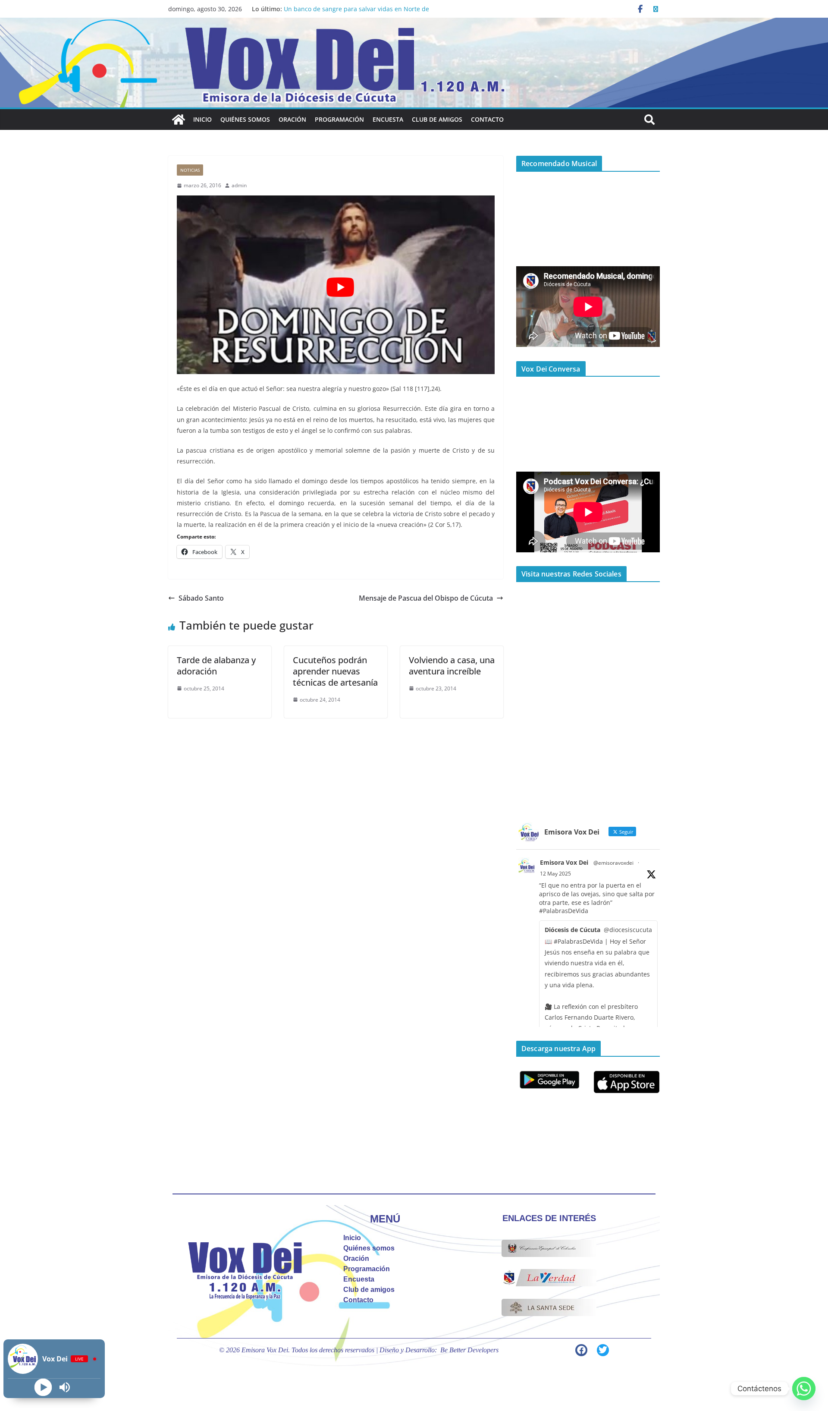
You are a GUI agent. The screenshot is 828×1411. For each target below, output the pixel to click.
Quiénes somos (245, 119)
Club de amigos (437, 119)
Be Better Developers (469, 1350)
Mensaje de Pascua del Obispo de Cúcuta (426, 598)
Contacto (487, 119)
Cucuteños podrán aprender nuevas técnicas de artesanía (335, 671)
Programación (339, 119)
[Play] (43, 1387)
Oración (292, 119)
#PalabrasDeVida (563, 911)
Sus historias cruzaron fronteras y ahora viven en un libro (367, 9)
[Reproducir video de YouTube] (340, 287)
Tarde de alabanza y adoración (216, 665)
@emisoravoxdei (613, 862)
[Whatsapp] (803, 1388)
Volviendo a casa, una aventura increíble (452, 665)
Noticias (190, 170)
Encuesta (388, 119)
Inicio (202, 119)
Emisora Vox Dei (564, 862)
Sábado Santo (201, 598)
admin (239, 185)
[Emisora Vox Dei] (178, 119)
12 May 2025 (555, 873)
